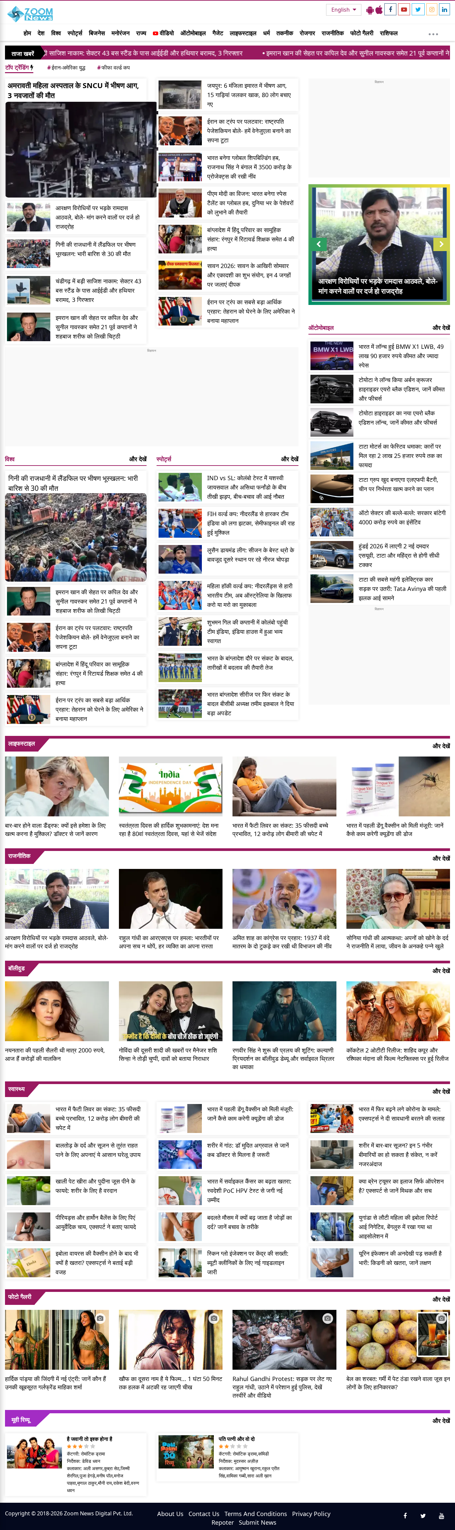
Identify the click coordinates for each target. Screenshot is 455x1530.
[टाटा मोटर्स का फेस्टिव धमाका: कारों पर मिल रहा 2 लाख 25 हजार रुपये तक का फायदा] (332, 455)
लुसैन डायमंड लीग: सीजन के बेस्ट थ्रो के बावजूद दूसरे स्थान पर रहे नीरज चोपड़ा (250, 554)
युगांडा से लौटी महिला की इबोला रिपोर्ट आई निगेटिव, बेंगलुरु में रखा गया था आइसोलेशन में (398, 1226)
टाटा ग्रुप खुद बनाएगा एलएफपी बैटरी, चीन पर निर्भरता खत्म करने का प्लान (398, 484)
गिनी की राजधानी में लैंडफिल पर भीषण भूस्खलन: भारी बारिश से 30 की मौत (96, 249)
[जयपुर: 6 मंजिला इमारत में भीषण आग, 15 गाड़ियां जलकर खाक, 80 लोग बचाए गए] (180, 94)
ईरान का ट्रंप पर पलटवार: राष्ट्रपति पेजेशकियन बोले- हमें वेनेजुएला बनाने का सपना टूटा (249, 130)
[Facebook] (390, 9)
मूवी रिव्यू (21, 1420)
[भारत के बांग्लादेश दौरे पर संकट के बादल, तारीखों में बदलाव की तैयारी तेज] (180, 667)
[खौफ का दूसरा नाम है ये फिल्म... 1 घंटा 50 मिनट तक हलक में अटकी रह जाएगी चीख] (171, 1339)
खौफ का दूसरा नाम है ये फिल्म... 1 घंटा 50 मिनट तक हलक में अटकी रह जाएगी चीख (170, 1383)
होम (27, 33)
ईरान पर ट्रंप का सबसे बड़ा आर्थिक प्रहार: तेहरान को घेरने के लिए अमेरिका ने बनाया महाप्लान (251, 311)
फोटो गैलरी (361, 33)
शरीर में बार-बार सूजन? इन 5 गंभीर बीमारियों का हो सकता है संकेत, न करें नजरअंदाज (398, 1154)
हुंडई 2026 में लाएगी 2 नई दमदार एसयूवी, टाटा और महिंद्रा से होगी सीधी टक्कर (399, 555)
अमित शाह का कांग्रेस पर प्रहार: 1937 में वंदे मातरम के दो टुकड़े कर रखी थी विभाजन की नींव (282, 942)
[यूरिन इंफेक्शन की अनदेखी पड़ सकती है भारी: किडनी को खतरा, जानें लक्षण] (332, 1262)
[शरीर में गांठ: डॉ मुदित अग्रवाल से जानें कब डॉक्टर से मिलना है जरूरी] (180, 1154)
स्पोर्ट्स (75, 33)
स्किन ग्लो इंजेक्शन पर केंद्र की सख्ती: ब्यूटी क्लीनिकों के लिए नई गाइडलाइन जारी (247, 1262)
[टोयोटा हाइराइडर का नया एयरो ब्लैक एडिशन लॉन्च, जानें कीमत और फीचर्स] (332, 422)
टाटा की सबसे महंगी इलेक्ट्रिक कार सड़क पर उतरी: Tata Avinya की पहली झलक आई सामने (402, 588)
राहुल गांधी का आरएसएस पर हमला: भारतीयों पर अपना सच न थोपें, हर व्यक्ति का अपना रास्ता (169, 942)
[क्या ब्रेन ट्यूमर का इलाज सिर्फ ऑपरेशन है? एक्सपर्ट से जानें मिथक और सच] (332, 1190)
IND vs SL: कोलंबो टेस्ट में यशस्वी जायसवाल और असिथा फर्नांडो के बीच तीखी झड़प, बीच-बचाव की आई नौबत (246, 487)
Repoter (223, 1522)
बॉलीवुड (16, 968)
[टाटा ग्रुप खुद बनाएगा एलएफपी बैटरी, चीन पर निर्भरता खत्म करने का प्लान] (332, 489)
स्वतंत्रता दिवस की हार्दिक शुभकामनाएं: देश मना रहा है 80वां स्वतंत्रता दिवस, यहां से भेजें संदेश (169, 829)
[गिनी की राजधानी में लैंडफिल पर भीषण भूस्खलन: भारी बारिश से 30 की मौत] (28, 253)
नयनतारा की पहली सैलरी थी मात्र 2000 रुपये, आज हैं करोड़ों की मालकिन (55, 1054)
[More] (433, 33)
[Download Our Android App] (370, 9)
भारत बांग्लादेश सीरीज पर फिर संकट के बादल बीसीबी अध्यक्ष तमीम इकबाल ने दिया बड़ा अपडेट (250, 703)
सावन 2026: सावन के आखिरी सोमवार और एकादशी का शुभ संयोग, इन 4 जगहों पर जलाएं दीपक (249, 275)
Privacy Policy (311, 1514)
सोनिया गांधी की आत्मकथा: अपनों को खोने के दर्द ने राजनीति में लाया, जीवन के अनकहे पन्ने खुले (397, 942)
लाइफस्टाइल (243, 33)
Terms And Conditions (256, 1514)
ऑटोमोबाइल (193, 33)
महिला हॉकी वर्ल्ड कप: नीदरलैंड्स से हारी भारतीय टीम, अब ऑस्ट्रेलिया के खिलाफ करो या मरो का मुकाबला (249, 595)
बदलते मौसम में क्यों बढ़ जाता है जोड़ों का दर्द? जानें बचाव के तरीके (249, 1222)
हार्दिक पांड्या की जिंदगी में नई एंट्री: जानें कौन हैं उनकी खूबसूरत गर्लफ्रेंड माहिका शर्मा (55, 1383)
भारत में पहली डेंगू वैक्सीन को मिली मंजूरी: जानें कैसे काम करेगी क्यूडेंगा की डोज (394, 829)
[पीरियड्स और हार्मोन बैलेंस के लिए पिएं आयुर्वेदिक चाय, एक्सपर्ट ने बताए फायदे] (28, 1226)
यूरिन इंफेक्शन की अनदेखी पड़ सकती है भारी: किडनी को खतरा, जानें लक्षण (400, 1258)
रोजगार (307, 33)
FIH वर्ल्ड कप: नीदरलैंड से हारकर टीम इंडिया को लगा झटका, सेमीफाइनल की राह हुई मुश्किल (251, 523)
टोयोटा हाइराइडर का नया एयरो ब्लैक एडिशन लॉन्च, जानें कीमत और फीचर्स (398, 417)
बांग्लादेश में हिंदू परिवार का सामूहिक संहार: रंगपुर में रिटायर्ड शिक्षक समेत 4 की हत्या (250, 239)
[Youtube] (404, 9)
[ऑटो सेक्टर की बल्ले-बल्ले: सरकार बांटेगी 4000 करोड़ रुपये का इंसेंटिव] (332, 522)
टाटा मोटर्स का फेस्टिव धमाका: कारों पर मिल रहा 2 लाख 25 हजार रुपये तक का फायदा (400, 455)
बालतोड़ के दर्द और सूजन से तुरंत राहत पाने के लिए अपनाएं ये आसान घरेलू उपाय (98, 1150)
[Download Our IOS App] (379, 9)
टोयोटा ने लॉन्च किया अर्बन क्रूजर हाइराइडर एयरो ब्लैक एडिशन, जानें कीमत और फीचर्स (402, 389)
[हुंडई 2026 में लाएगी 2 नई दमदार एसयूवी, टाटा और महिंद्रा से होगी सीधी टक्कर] (332, 555)
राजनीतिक (333, 33)
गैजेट (218, 33)
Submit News (257, 1522)
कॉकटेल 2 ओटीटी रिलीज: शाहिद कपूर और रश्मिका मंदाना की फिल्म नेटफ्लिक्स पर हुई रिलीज (397, 1054)
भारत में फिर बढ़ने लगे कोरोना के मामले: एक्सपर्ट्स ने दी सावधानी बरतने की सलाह (402, 1113)
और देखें (138, 459)
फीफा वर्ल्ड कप (113, 67)
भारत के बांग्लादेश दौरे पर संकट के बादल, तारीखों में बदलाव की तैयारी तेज (250, 662)
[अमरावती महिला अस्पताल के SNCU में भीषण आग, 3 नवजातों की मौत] (81, 150)
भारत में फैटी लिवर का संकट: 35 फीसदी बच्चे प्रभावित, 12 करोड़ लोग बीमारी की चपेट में (280, 829)
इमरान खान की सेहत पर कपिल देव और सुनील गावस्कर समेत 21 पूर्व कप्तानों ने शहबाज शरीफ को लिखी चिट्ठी (325, 53)
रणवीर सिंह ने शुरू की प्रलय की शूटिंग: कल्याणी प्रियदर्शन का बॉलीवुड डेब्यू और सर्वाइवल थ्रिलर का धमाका (283, 1058)
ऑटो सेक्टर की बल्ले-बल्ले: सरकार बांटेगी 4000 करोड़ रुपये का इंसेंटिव (402, 517)
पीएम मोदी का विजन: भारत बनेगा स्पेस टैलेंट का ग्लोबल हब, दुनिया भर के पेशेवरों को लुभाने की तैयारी (250, 203)
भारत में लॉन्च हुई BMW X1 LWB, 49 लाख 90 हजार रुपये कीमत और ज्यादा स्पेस (401, 356)
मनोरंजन (121, 33)
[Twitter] (418, 9)
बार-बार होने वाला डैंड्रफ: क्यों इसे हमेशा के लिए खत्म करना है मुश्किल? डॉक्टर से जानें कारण (55, 829)
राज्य (141, 33)
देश (41, 33)
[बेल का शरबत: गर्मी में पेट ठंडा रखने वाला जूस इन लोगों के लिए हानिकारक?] (398, 1339)
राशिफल (389, 33)
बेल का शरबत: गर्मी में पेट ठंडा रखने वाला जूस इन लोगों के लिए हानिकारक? (398, 1383)
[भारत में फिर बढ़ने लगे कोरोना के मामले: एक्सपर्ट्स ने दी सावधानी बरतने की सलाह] (332, 1118)
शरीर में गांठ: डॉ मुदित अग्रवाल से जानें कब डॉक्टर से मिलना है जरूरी (248, 1150)
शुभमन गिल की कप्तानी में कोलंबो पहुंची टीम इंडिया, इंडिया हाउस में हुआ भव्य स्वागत (247, 631)
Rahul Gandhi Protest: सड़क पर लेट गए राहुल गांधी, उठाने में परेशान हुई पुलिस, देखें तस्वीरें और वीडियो (282, 1387)
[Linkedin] (444, 9)
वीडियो (166, 33)
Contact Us (204, 1514)
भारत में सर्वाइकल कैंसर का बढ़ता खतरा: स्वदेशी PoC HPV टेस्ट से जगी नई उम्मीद (249, 1190)
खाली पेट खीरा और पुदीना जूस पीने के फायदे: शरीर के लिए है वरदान (95, 1185)
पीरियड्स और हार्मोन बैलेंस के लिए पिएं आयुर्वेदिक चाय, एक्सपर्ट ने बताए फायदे (96, 1222)
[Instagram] (431, 9)
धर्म (266, 33)
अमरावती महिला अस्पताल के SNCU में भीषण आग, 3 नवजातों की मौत (73, 90)
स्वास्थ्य (16, 1089)
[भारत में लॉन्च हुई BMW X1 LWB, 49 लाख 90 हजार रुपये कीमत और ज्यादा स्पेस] (332, 356)
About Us (170, 1514)
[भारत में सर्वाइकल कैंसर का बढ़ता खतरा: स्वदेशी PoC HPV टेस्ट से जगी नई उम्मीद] (180, 1190)
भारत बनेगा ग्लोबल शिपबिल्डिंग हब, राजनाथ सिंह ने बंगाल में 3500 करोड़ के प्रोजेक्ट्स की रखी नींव (249, 167)
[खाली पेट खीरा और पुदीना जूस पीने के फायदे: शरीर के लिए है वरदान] (28, 1190)
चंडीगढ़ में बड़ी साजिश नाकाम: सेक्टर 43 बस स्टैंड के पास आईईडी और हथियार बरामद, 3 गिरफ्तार (98, 290)
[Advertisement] (151, 399)
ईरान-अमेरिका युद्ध (66, 67)
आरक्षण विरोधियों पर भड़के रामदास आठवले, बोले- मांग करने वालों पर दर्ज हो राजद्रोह (98, 217)
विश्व (56, 33)
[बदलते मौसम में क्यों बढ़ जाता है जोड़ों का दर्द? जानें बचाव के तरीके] (180, 1226)
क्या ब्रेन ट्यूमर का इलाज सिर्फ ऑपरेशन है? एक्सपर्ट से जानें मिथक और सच (401, 1185)
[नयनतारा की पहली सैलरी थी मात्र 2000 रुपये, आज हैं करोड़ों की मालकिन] (57, 1011)
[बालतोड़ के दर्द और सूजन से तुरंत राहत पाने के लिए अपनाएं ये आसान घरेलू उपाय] (28, 1154)
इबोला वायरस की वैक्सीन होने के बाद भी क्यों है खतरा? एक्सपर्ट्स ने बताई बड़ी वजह (97, 1262)
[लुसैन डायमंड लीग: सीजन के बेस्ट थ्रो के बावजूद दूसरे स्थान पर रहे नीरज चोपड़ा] (180, 559)
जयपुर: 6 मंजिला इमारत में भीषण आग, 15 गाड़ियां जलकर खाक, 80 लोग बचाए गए (249, 94)
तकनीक (284, 33)
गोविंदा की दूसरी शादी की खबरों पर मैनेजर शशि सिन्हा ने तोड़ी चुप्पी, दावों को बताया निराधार (168, 1054)
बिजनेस (97, 33)
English (341, 9)
